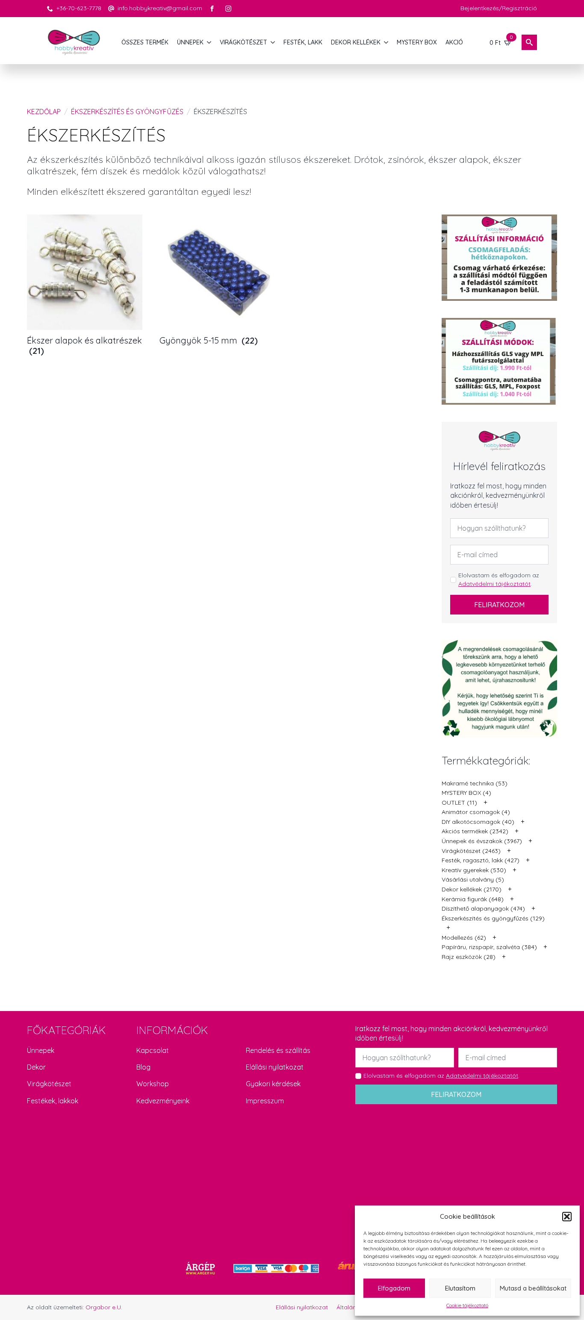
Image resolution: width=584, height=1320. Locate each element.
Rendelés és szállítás (278, 1050)
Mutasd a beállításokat (533, 1288)
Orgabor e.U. (104, 1307)
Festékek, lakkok (52, 1101)
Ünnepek (40, 1050)
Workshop (152, 1083)
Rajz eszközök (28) (469, 957)
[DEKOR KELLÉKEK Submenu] (386, 42)
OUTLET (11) (459, 802)
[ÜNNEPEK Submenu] (209, 42)
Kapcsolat (152, 1050)
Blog (143, 1067)
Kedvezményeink (162, 1101)
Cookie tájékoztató (467, 1305)
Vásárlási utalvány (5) (473, 879)
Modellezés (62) (464, 937)
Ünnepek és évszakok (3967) (482, 841)
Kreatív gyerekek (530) (474, 870)
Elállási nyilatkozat (275, 1067)
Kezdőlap (44, 111)
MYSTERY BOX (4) (466, 793)
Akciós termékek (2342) (475, 831)
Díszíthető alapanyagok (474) (483, 908)
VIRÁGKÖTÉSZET (243, 42)
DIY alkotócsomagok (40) (478, 822)
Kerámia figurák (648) (473, 899)
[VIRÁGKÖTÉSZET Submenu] (273, 42)
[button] (567, 1216)
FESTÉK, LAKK (302, 42)
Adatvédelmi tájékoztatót (494, 584)
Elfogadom (394, 1288)
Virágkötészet (49, 1083)
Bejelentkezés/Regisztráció (498, 8)
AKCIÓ (454, 42)
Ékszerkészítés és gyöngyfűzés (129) (493, 918)
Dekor (36, 1067)
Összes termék (144, 42)
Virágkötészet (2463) (471, 851)
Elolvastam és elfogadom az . (498, 579)
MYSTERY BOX (417, 42)
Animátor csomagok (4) (476, 812)
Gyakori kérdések (273, 1083)
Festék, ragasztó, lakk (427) (480, 860)
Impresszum (265, 1101)
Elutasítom (460, 1288)
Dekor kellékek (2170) (471, 889)
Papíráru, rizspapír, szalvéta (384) (489, 947)
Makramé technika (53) (474, 783)
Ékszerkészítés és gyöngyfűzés (127, 111)
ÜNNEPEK (190, 42)
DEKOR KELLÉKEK (355, 42)
